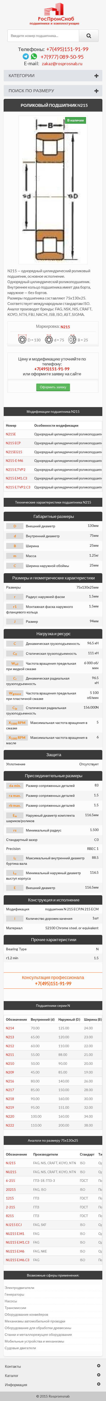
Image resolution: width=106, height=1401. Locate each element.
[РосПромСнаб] (55, 13)
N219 (10, 1107)
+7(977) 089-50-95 (62, 57)
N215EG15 (14, 452)
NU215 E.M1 (15, 1234)
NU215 (11, 1172)
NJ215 (11, 1163)
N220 (10, 1116)
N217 (10, 1090)
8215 (10, 1216)
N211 (10, 1055)
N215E (11, 434)
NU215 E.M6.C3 (17, 1260)
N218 (10, 1099)
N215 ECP (13, 443)
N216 (10, 1081)
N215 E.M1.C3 (16, 478)
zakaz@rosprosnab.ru (62, 63)
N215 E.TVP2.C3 (18, 487)
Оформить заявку (53, 387)
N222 (10, 1125)
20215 (11, 1190)
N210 (10, 1064)
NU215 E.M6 (15, 1251)
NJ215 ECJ (14, 1225)
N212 (10, 1046)
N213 (10, 1037)
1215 (10, 1198)
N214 (10, 1028)
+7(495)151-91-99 (67, 49)
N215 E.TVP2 (15, 470)
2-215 (10, 1207)
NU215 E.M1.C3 (17, 1242)
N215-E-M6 (14, 461)
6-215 (10, 1181)
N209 (10, 1072)
